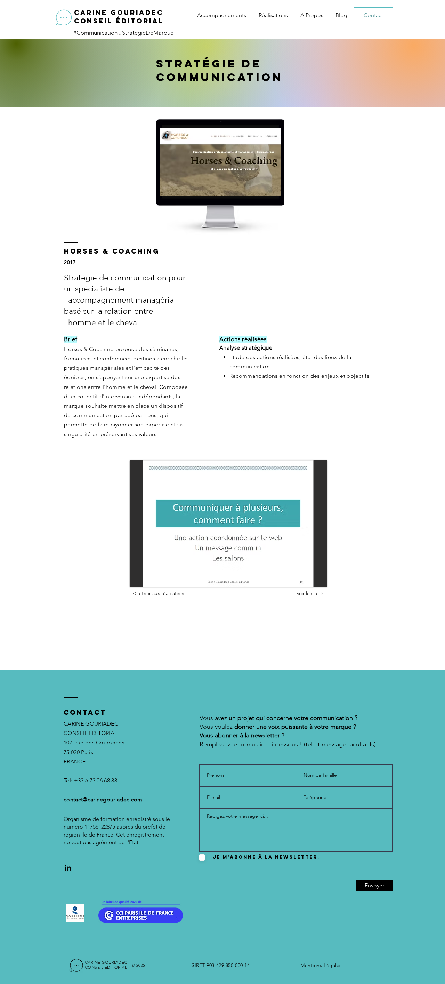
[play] (312, 580)
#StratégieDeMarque (146, 32)
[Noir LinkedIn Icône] (68, 867)
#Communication (96, 32)
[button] (228, 523)
